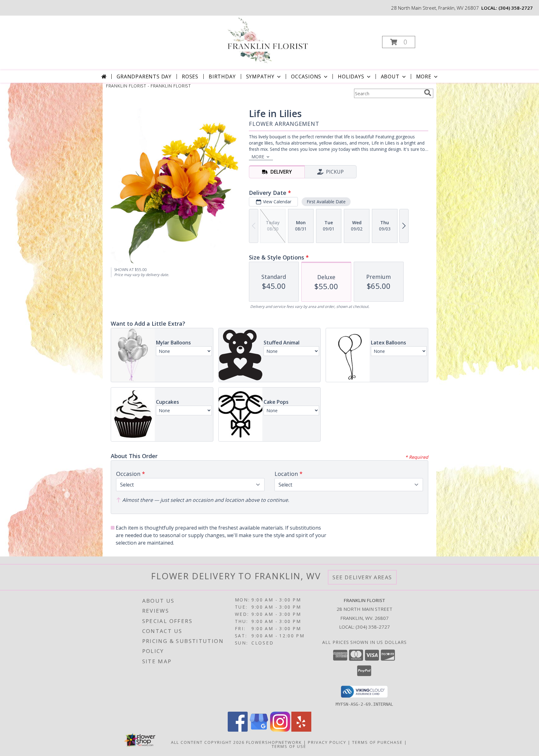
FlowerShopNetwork (274, 742)
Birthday (222, 76)
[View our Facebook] (238, 730)
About (390, 76)
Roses (190, 76)
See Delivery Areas (362, 577)
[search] (427, 92)
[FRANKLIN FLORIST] (268, 40)
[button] (398, 42)
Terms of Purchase (377, 742)
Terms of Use (289, 746)
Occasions (306, 76)
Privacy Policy (327, 742)
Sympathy (260, 76)
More (423, 76)
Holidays (351, 76)
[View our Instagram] (280, 730)
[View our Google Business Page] (259, 730)
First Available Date (326, 202)
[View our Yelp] (301, 730)
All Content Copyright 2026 (208, 742)
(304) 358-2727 (515, 8)
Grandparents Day (144, 76)
